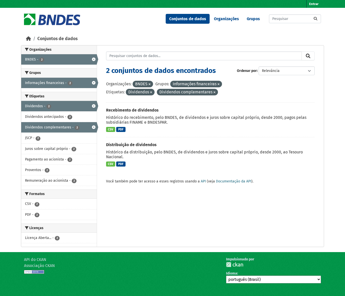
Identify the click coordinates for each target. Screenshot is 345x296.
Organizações (226, 18)
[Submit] (315, 18)
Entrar (313, 4)
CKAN (234, 264)
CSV (110, 129)
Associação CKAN (39, 265)
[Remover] (150, 84)
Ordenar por (247, 71)
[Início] (28, 38)
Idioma (231, 273)
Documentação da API (233, 181)
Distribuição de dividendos (131, 144)
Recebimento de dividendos (132, 110)
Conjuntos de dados (187, 18)
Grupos (253, 18)
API (203, 181)
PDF (121, 129)
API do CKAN (35, 259)
